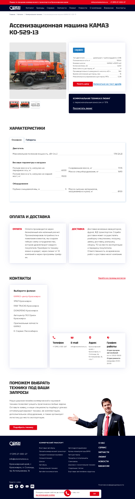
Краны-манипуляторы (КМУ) (79, 451)
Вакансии (103, 466)
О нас (101, 443)
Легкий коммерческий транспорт (52, 451)
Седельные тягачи (75, 468)
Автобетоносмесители (48, 472)
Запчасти (103, 452)
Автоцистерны (74, 455)
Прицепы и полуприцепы (78, 458)
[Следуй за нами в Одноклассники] (16, 488)
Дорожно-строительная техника (81, 465)
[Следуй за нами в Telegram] (22, 488)
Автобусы (43, 465)
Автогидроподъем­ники (77, 448)
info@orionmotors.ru (99, 2)
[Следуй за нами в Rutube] (32, 488)
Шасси (42, 461)
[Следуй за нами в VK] (11, 488)
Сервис (102, 448)
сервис (79, 50)
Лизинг (102, 457)
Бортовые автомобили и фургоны (81, 472)
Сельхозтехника (45, 458)
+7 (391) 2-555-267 (60, 347)
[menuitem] (30, 8)
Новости (103, 462)
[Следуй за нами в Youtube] (27, 488)
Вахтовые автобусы (47, 448)
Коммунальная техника (48, 468)
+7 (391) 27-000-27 (118, 2)
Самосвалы (73, 461)
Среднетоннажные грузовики (51, 455)
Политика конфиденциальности (111, 485)
